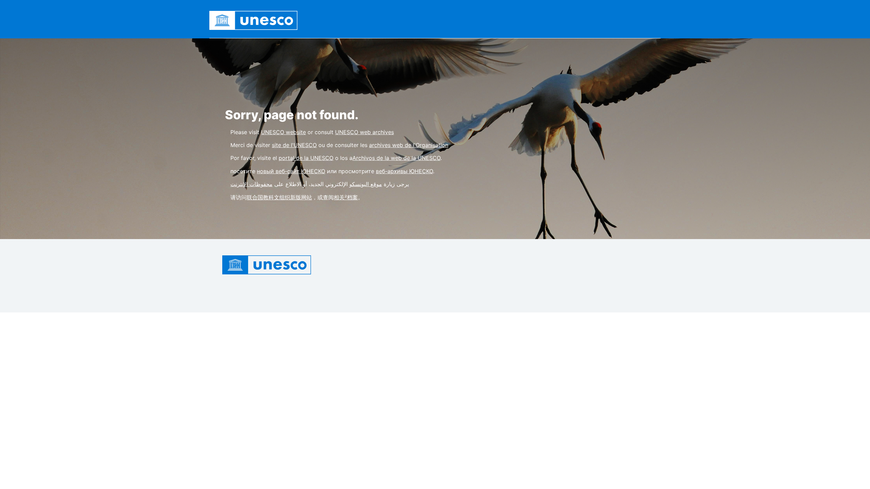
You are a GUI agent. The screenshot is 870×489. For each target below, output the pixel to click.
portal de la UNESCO (306, 158)
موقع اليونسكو (365, 184)
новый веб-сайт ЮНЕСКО (291, 171)
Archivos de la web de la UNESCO (396, 158)
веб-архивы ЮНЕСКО (404, 171)
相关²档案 (346, 197)
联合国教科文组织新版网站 (279, 197)
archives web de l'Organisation (408, 145)
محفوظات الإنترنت (251, 184)
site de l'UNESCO (294, 145)
